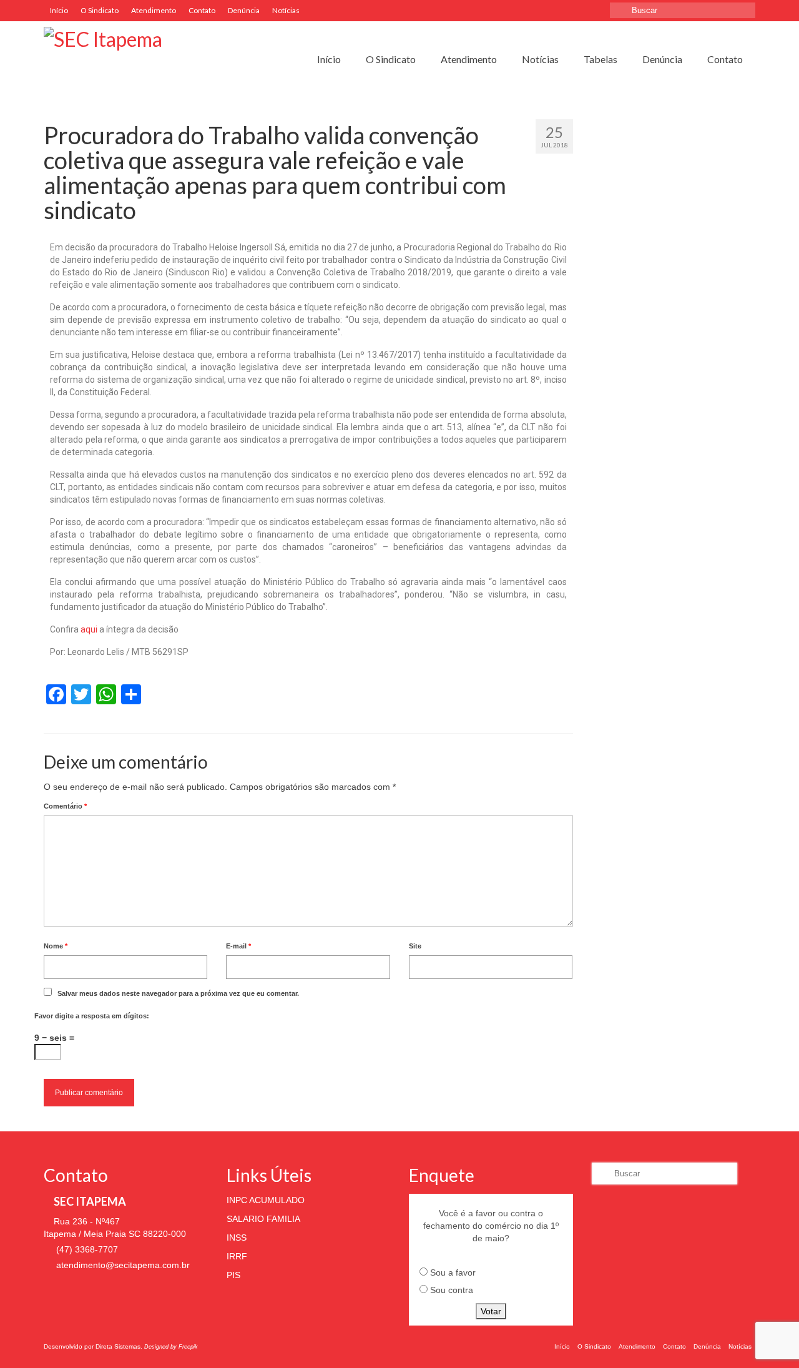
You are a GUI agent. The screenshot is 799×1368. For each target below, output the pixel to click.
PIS (233, 1275)
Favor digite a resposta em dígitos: (91, 1016)
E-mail (238, 946)
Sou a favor (453, 1272)
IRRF (237, 1256)
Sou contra (451, 1290)
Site (415, 946)
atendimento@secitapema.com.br (122, 1265)
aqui (89, 629)
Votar (491, 1311)
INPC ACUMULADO (266, 1200)
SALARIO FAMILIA (263, 1219)
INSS (237, 1238)
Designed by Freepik (171, 1347)
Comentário (65, 806)
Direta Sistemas (118, 1346)
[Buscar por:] (682, 10)
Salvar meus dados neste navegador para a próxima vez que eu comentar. (178, 993)
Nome (55, 946)
